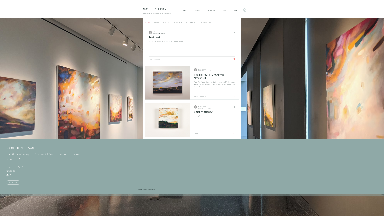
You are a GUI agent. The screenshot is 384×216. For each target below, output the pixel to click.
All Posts (147, 22)
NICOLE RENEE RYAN (20, 148)
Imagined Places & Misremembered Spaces (157, 13)
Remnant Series (177, 22)
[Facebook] (11, 175)
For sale (156, 22)
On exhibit (166, 22)
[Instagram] (7, 175)
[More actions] (235, 32)
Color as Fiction (190, 22)
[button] (244, 10)
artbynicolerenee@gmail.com (16, 167)
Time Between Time (205, 22)
